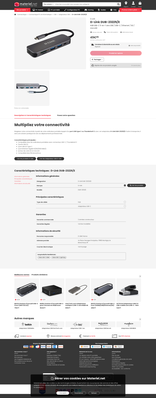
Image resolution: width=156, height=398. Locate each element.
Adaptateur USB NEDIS (128, 328)
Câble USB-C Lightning (58, 257)
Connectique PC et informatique (40, 14)
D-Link (92, 19)
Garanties (17, 181)
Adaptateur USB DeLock (103, 328)
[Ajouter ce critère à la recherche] (124, 185)
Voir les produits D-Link (25, 159)
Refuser (94, 393)
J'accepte (62, 393)
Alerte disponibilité (135, 45)
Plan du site (115, 355)
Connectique (22, 14)
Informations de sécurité (22, 183)
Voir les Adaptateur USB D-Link (50, 159)
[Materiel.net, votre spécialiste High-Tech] (25, 4)
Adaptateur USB (64, 14)
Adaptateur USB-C (84, 206)
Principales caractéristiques (23, 179)
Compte (133, 6)
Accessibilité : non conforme (121, 369)
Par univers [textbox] (48, 4)
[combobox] (48, 4)
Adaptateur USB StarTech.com (52, 328)
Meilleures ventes (21, 275)
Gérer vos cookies (118, 367)
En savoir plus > (39, 387)
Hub (79, 202)
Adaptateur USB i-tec (78, 328)
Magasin (126, 6)
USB (55, 14)
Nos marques (116, 357)
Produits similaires (39, 275)
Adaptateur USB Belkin (26, 328)
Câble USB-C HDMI (43, 257)
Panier (140, 6)
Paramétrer (79, 393)
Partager (97, 59)
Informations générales (21, 176)
